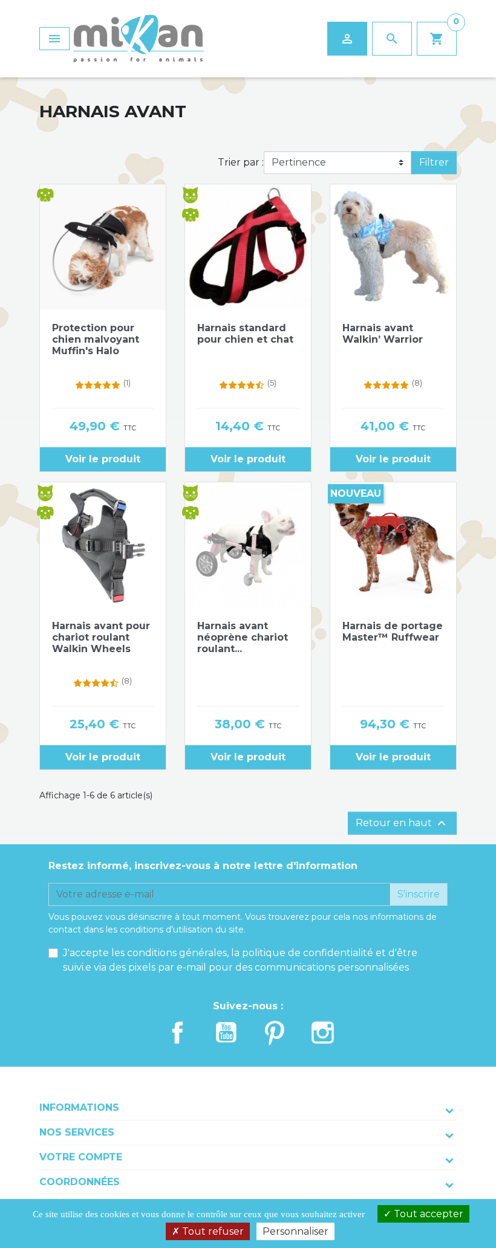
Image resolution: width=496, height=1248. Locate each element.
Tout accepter (427, 1214)
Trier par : (241, 162)
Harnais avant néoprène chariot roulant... (242, 637)
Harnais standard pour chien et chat (245, 333)
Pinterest (274, 1033)
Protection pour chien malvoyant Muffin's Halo (95, 339)
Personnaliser (295, 1231)
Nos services (76, 1132)
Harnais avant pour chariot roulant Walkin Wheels (101, 637)
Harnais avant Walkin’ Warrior (382, 333)
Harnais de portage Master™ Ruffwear (392, 631)
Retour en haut (402, 823)
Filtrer (434, 162)
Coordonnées (79, 1182)
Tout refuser (212, 1231)
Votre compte (80, 1157)
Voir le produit (102, 459)
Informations (79, 1107)
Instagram (323, 1033)
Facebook (177, 1033)
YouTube (226, 1033)
